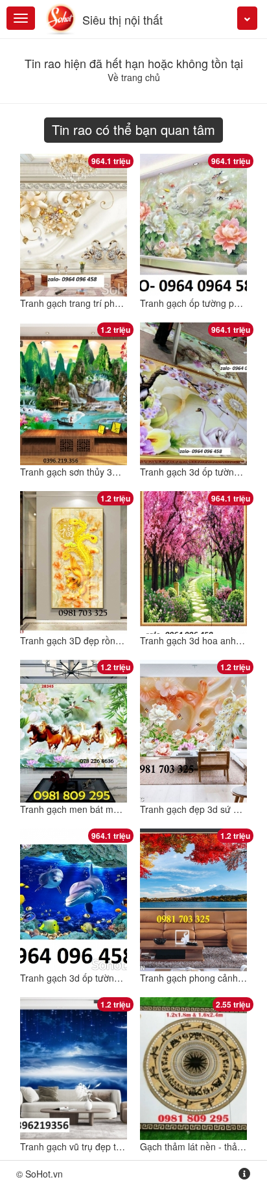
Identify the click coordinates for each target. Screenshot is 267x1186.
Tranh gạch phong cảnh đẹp (198, 977)
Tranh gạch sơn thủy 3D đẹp (78, 471)
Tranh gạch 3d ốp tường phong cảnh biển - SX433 (123, 977)
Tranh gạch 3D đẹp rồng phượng (87, 640)
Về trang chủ (134, 77)
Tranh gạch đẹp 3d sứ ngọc (196, 809)
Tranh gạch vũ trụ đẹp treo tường (88, 1146)
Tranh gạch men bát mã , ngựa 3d (90, 809)
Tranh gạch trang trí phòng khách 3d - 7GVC (111, 302)
